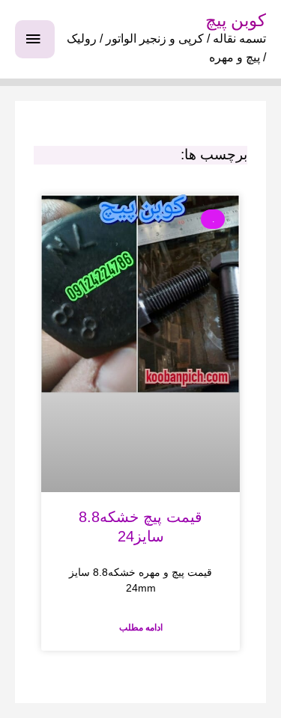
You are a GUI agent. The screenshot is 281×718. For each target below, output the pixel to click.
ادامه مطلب (141, 627)
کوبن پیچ (235, 20)
